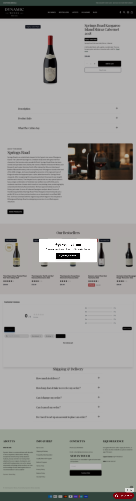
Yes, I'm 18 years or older (68, 256)
